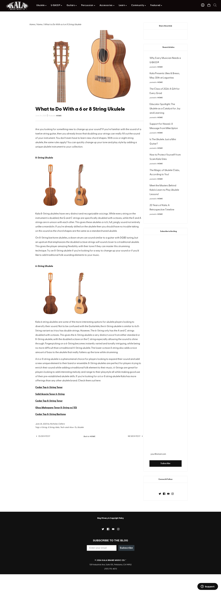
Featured (155, 5)
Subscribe (126, 548)
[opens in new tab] (160, 494)
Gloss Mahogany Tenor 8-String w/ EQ (56, 408)
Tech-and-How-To (68, 427)
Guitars (71, 5)
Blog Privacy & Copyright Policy (110, 518)
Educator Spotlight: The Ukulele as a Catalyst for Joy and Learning (165, 108)
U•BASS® (55, 5)
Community (137, 5)
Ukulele (40, 5)
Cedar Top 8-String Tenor (49, 401)
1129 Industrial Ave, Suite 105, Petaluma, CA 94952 (110, 565)
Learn (122, 5)
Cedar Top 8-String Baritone (50, 414)
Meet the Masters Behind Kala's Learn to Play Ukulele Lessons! (164, 190)
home (160, 67)
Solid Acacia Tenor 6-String (50, 394)
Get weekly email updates (165, 448)
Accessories (106, 5)
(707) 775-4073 (110, 569)
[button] (214, 5)
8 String (51, 427)
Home (32, 24)
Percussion (87, 5)
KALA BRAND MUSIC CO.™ (114, 560)
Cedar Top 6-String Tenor (49, 387)
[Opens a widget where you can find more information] (207, 586)
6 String (43, 427)
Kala (57, 427)
